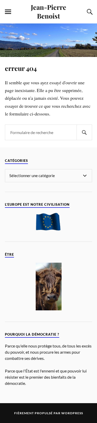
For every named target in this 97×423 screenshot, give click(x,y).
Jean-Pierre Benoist (48, 11)
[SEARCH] (84, 132)
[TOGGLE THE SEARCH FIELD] (89, 12)
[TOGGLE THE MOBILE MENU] (8, 12)
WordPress (72, 413)
